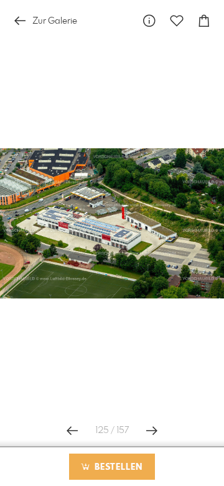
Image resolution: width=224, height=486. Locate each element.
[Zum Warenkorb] (204, 20)
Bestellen (116, 467)
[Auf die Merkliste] (176, 20)
